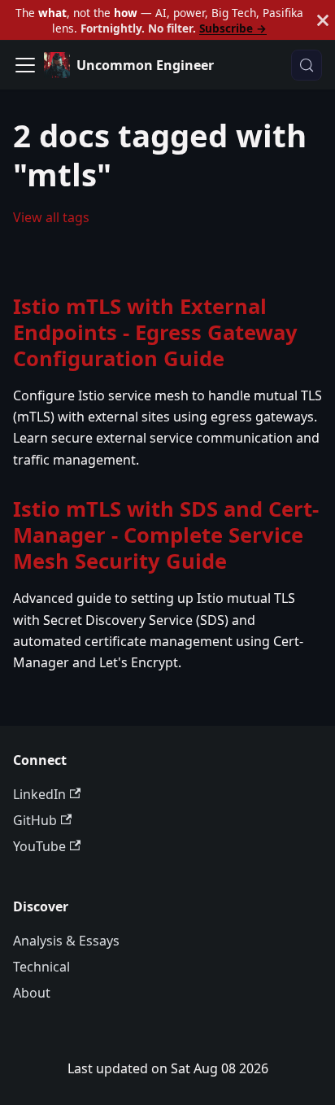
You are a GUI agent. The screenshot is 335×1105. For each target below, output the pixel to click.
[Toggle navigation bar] (25, 65)
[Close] (323, 20)
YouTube (39, 846)
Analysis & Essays (66, 941)
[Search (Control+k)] (306, 65)
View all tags (51, 217)
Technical (41, 967)
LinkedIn (39, 794)
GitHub (35, 820)
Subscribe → (233, 28)
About (31, 993)
